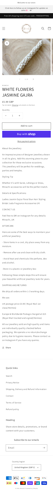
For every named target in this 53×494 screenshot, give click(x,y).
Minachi (22, 488)
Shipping (15, 105)
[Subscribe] (44, 448)
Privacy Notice (12, 382)
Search (9, 376)
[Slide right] (33, 79)
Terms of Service (13, 402)
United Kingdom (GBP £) (24, 467)
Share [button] (8, 347)
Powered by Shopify (31, 488)
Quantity (6, 110)
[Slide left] (20, 79)
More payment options (27, 141)
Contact (9, 395)
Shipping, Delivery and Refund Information (26, 389)
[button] (3, 28)
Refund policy (12, 409)
